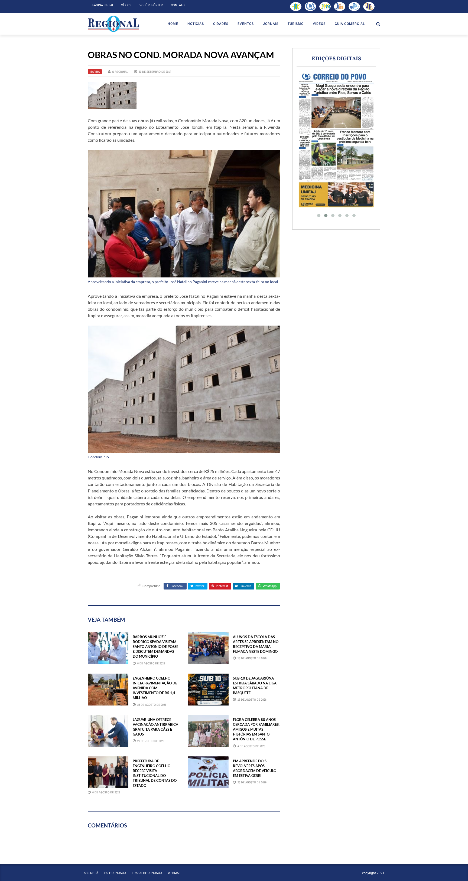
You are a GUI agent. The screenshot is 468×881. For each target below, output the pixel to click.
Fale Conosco (115, 873)
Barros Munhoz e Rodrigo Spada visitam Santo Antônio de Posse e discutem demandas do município (155, 647)
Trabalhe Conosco (147, 873)
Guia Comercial (350, 24)
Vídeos (126, 5)
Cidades (220, 24)
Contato (178, 5)
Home (173, 24)
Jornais (270, 24)
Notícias (195, 24)
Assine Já (91, 873)
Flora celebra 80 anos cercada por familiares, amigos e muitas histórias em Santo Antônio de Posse (256, 729)
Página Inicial (103, 5)
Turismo (296, 24)
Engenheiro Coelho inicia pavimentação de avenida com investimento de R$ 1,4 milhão (155, 688)
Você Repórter (151, 5)
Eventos (246, 24)
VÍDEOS (319, 24)
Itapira (95, 72)
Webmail (174, 873)
